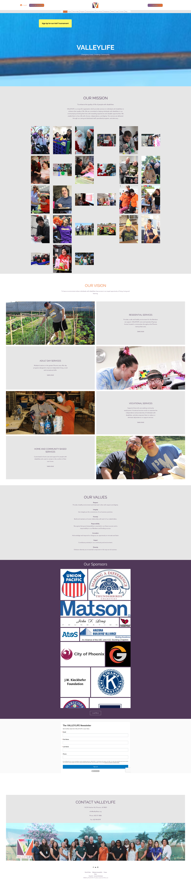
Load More (95, 713)
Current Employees (98, 876)
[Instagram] (97, 867)
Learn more (140, 331)
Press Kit (91, 876)
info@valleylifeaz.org (95, 811)
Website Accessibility (97, 872)
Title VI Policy (88, 872)
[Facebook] (93, 867)
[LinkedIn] (95, 867)
